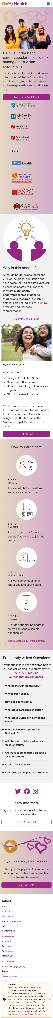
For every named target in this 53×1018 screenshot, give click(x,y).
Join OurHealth (26, 885)
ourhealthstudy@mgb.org (26, 676)
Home (4, 906)
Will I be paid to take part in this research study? (24, 743)
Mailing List (10, 936)
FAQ (3, 926)
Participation (7, 916)
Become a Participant (26, 97)
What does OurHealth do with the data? (25, 719)
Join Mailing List (26, 822)
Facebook (9, 951)
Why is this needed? (17, 693)
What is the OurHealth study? (23, 685)
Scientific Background (26, 318)
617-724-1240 (8, 961)
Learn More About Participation (26, 640)
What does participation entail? (24, 709)
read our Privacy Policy (30, 1014)
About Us (5, 911)
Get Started (26, 434)
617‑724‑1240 (24, 672)
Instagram (9, 946)
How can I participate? (18, 701)
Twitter (8, 941)
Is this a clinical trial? (17, 764)
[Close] (49, 999)
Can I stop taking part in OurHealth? (26, 772)
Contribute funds (9, 976)
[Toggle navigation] (48, 3)
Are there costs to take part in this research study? (25, 754)
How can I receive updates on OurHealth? (22, 731)
